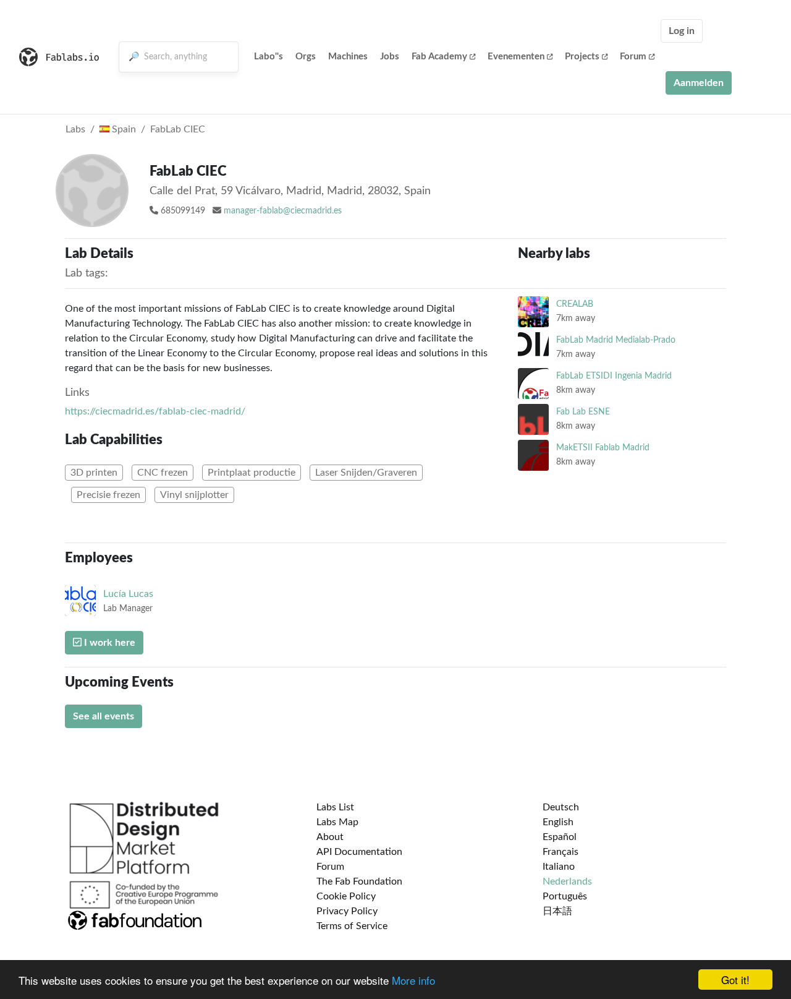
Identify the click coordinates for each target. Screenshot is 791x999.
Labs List (335, 807)
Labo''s (268, 56)
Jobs (389, 56)
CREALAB (574, 304)
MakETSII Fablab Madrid (602, 447)
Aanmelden (699, 83)
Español (560, 837)
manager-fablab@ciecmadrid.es (283, 211)
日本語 (557, 911)
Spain (122, 129)
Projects (582, 56)
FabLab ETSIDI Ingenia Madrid (614, 375)
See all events (103, 716)
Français (560, 852)
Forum (633, 56)
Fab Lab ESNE (583, 411)
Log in (682, 31)
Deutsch (561, 807)
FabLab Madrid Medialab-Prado (615, 340)
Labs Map (337, 822)
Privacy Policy (347, 911)
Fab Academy (439, 56)
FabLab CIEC (177, 129)
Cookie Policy (346, 896)
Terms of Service (351, 926)
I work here (108, 643)
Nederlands (567, 881)
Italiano (559, 867)
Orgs (305, 56)
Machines (348, 56)
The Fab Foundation (359, 881)
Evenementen (516, 56)
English (558, 822)
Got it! (735, 979)
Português (565, 896)
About (330, 837)
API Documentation (359, 852)
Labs (75, 129)
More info (413, 980)
